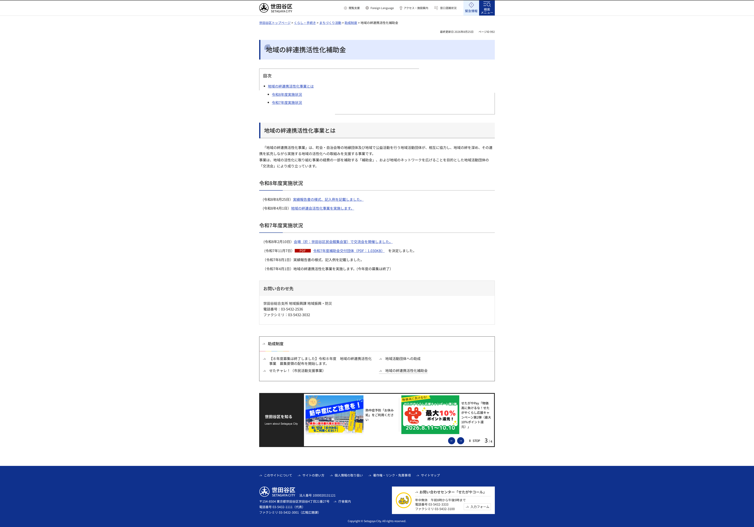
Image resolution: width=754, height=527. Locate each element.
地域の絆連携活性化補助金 (406, 370)
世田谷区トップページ (275, 22)
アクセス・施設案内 (416, 8)
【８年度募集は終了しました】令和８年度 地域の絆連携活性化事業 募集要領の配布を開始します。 (320, 361)
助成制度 (351, 22)
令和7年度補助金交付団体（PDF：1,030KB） (349, 250)
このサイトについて (278, 475)
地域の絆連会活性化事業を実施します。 (322, 208)
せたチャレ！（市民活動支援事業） (297, 370)
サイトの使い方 (313, 475)
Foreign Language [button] (382, 8)
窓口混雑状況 (448, 8)
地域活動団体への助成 (403, 358)
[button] (352, 8)
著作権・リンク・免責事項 (392, 475)
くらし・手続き (305, 22)
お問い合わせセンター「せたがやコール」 (453, 491)
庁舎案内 (344, 501)
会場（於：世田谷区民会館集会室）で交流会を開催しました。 (343, 241)
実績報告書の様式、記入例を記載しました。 (328, 199)
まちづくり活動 (330, 22)
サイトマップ (430, 475)
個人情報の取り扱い (349, 475)
